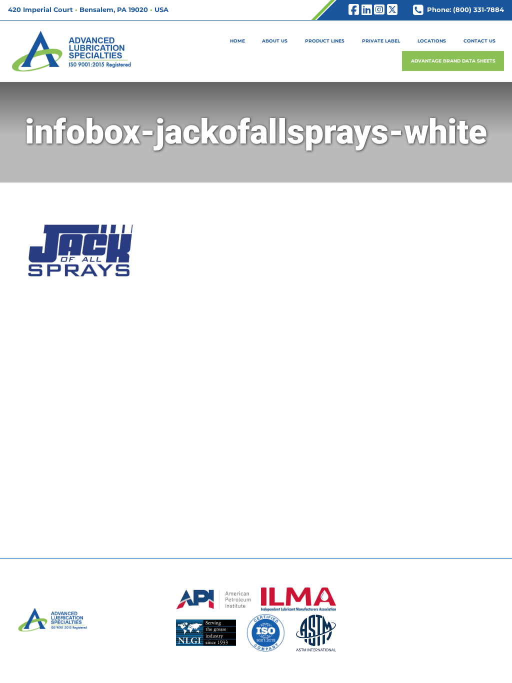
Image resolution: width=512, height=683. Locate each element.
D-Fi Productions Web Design (256, 670)
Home (237, 41)
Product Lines (324, 41)
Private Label (381, 41)
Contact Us (480, 41)
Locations (432, 41)
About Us (275, 41)
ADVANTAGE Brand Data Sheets (453, 61)
